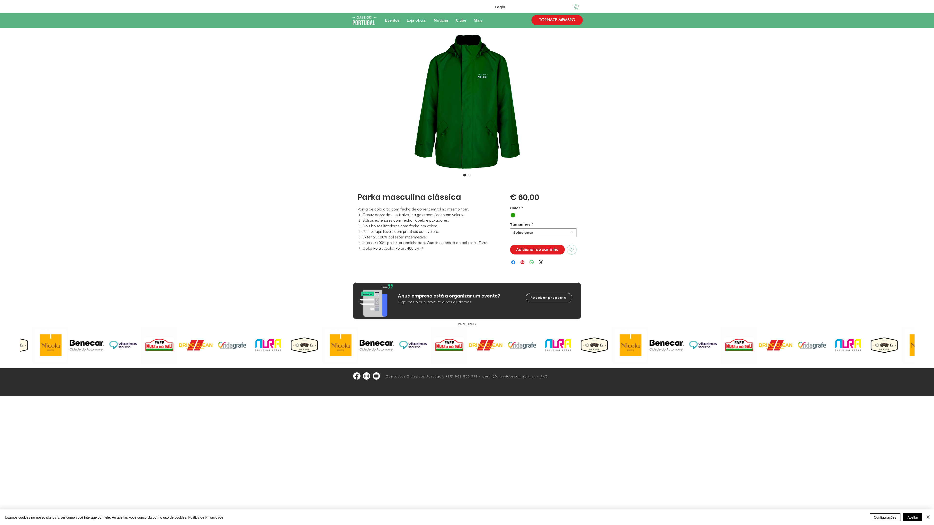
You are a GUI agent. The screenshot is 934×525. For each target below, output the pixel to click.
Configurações (885, 517)
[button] (576, 6)
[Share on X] (541, 262)
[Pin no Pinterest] (522, 262)
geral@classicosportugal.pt (509, 376)
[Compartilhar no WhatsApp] (532, 262)
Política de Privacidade (205, 517)
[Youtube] (376, 376)
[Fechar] (928, 517)
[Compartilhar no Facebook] (513, 262)
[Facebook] (356, 376)
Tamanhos (521, 224)
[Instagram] (366, 376)
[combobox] (543, 232)
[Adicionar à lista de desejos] (572, 250)
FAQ (544, 376)
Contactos (396, 376)
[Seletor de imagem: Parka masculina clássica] (464, 175)
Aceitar (912, 517)
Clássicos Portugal (425, 376)
